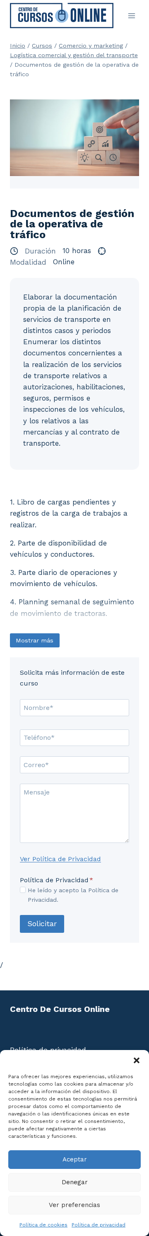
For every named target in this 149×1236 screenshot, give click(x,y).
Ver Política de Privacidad (60, 859)
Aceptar (74, 1159)
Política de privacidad (98, 1225)
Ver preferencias (74, 1205)
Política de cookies (43, 1225)
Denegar (75, 1182)
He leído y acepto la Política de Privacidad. (73, 895)
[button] (136, 1060)
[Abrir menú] (131, 15)
